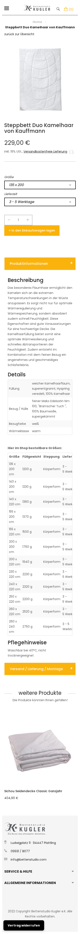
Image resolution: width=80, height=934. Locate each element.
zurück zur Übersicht (19, 34)
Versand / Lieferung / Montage (36, 668)
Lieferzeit (10, 194)
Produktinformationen (29, 263)
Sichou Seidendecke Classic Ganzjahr (33, 791)
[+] (27, 220)
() (71, 9)
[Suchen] (59, 8)
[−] (9, 220)
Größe (9, 177)
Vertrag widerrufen (24, 925)
